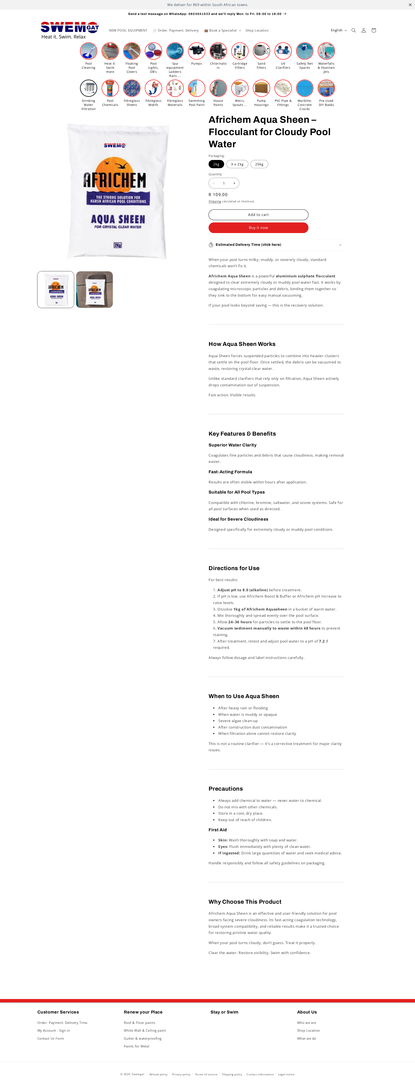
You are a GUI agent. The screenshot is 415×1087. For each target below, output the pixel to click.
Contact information (260, 1074)
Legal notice (286, 1074)
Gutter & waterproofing (143, 1038)
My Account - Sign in (53, 1030)
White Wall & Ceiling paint (145, 1030)
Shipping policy (232, 1074)
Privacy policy (181, 1074)
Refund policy (159, 1074)
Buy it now (258, 227)
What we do (306, 1038)
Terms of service (206, 1074)
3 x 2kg (237, 164)
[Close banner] (410, 4)
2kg (216, 164)
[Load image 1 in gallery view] (55, 289)
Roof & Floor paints (139, 1022)
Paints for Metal (136, 1046)
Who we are (306, 1022)
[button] (222, 30)
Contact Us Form (50, 1038)
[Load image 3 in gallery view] (94, 289)
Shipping (215, 201)
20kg (259, 164)
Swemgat (138, 1074)
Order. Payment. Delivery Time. (62, 1022)
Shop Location (308, 1030)
